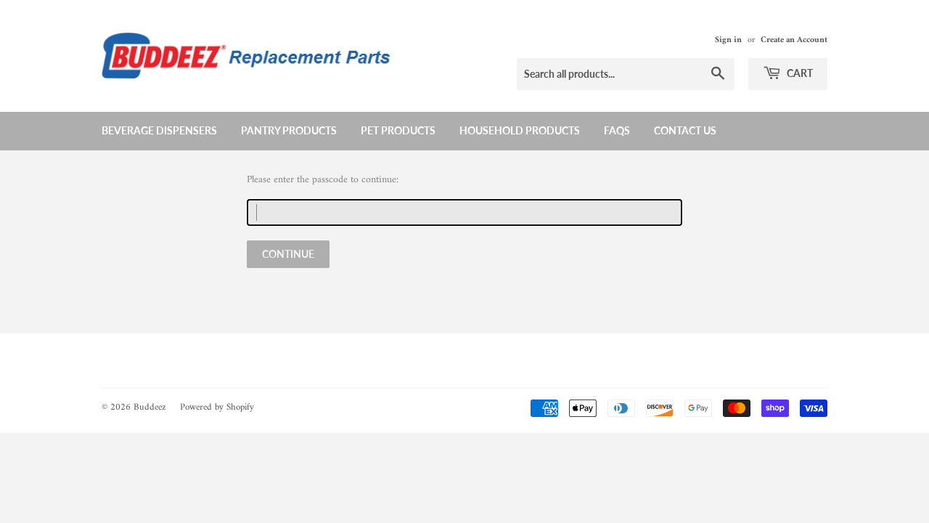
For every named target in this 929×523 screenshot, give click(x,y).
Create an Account (794, 40)
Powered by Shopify (217, 407)
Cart (799, 73)
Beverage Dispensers (159, 130)
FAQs (617, 130)
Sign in (728, 40)
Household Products (519, 130)
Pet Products (398, 130)
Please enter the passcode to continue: (322, 180)
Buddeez (150, 407)
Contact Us (685, 130)
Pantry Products (289, 130)
